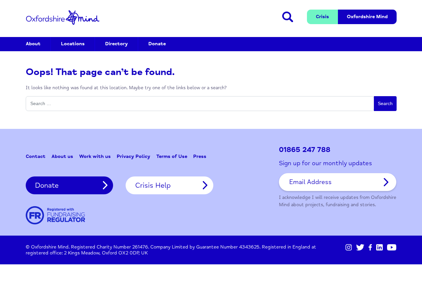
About (33, 44)
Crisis (322, 16)
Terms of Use (171, 156)
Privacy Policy (133, 156)
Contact (35, 156)
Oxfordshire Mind (63, 17)
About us (62, 156)
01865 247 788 (304, 150)
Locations (73, 44)
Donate (157, 44)
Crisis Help (153, 185)
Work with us (95, 156)
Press (199, 156)
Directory (116, 44)
